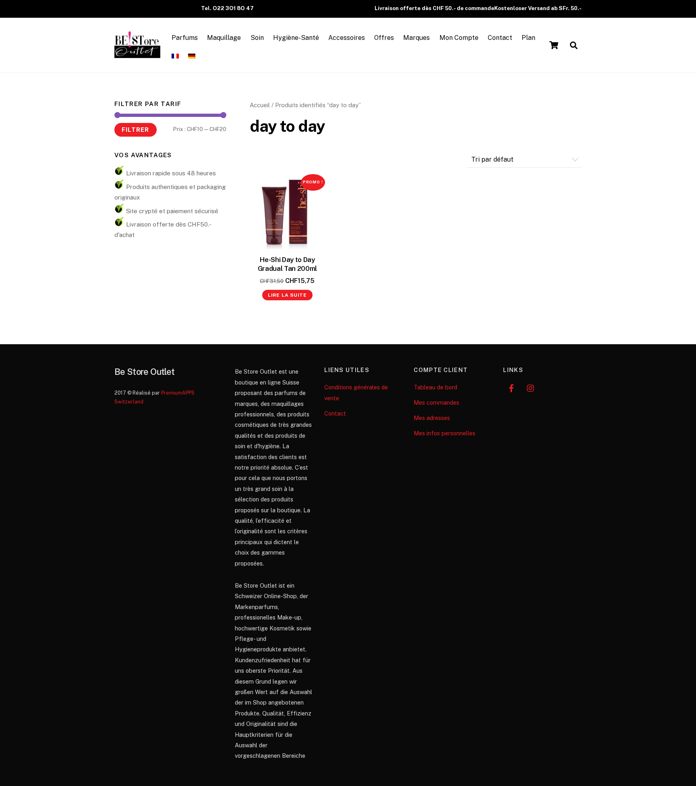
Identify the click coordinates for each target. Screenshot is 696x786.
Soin (257, 38)
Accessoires (346, 38)
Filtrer (135, 129)
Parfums (185, 38)
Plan (528, 38)
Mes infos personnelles (444, 433)
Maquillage (224, 38)
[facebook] (511, 387)
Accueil (260, 105)
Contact (500, 38)
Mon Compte (458, 38)
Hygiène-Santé (296, 38)
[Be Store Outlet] (137, 54)
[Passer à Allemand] (191, 56)
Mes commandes (436, 402)
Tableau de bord (435, 387)
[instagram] (531, 387)
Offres (384, 38)
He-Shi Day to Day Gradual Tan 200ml (287, 264)
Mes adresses (432, 417)
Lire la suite (287, 295)
